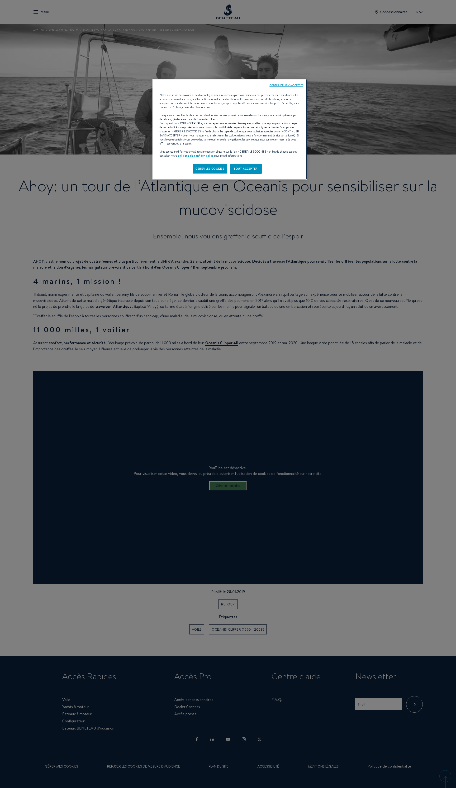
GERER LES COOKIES (209, 169)
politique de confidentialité (196, 156)
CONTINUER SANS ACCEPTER (286, 85)
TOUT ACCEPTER (245, 169)
